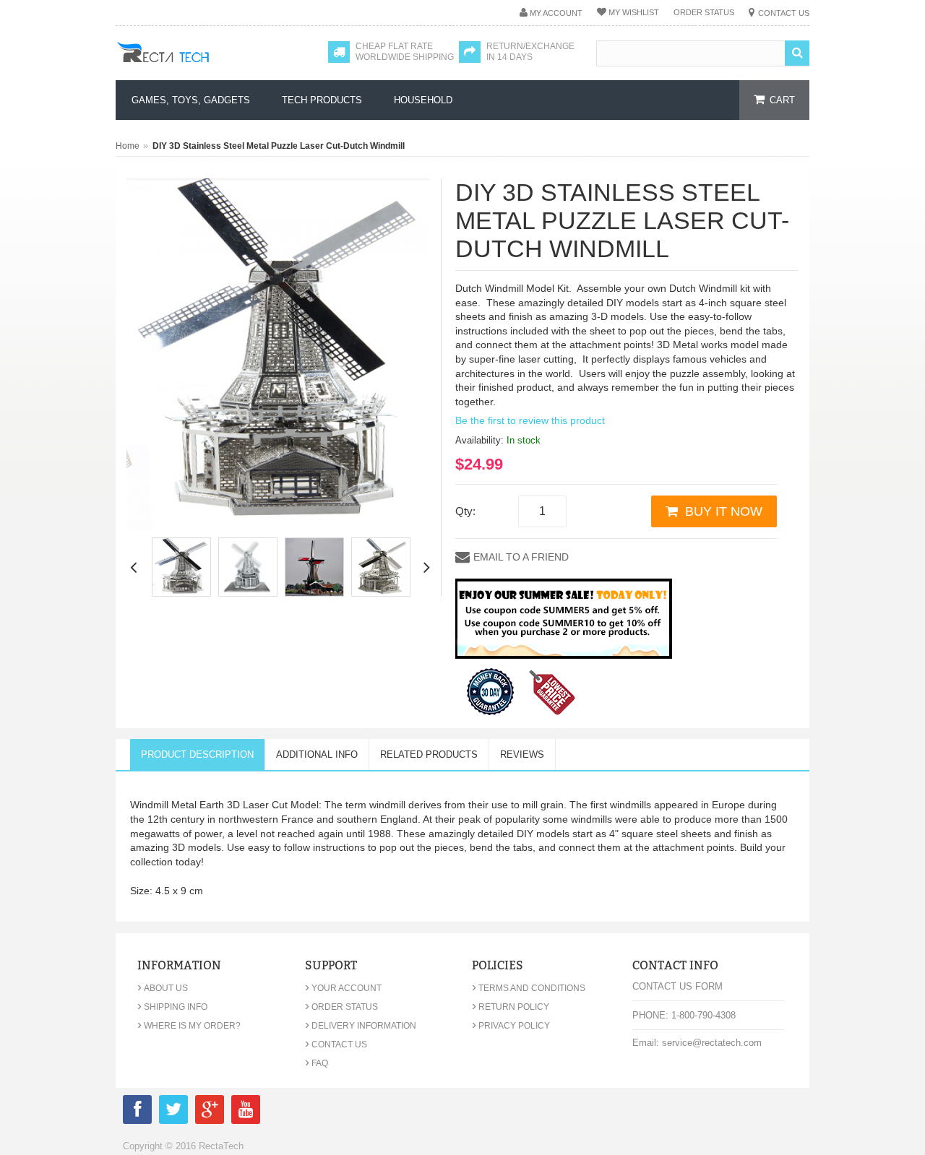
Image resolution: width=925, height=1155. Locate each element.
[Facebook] (137, 1112)
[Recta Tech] (195, 66)
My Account (556, 13)
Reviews (522, 754)
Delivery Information (360, 1026)
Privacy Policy (511, 1026)
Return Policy (510, 1007)
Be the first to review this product (530, 420)
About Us (162, 988)
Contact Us (783, 13)
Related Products (429, 754)
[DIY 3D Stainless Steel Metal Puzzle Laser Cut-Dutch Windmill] (181, 567)
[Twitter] (173, 1112)
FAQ (316, 1063)
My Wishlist (633, 12)
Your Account (343, 988)
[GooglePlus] (209, 1112)
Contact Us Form (677, 986)
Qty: (465, 511)
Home (127, 146)
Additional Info (317, 754)
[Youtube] (245, 1112)
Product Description (197, 754)
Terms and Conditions (528, 988)
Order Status (704, 12)
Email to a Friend (521, 557)
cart (782, 100)
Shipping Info (172, 1007)
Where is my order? (189, 1026)
